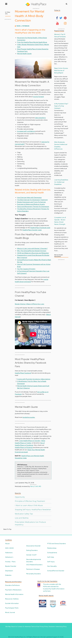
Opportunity (20, 497)
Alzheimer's (9, 557)
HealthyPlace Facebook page (40, 228)
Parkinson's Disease (33, 569)
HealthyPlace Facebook (23, 373)
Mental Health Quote (24, 54)
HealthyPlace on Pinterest (24, 447)
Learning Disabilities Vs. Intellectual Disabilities (61, 182)
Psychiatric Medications (13, 590)
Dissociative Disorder (33, 546)
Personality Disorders (33, 574)
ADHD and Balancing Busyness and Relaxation (33, 253)
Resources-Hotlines (12, 599)
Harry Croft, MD (35, 486)
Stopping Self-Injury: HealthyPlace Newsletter (33, 509)
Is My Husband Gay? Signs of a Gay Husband (61, 106)
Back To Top (7, 529)
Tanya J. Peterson (22, 26)
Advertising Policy (61, 626)
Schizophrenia (52, 553)
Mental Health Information (14, 594)
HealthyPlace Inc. (20, 637)
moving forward (38, 97)
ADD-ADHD (9, 548)
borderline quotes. (29, 417)
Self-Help (50, 557)
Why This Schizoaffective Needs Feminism (31, 251)
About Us (14, 626)
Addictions (8, 553)
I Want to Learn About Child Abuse (29, 505)
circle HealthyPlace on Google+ (29, 441)
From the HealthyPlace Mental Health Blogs (32, 42)
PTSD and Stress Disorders (56, 544)
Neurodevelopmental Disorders (33, 560)
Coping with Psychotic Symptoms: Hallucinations (33, 379)
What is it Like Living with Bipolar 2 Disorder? (32, 248)
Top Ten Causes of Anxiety (26, 269)
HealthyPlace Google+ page (32, 230)
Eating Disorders (32, 550)
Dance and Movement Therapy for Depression (33, 207)
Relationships (51, 548)
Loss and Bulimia (21, 518)
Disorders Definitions (12, 585)
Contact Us (20, 626)
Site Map (8, 626)
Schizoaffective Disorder (55, 571)
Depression (9, 571)
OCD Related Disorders (34, 565)
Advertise (28, 626)
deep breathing (40, 118)
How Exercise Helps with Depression (29, 198)
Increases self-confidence (26, 131)
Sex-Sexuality (52, 566)
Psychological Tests (11, 608)
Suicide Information (12, 603)
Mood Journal (10, 612)
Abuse (7, 544)
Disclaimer (52, 626)
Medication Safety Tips (24, 514)
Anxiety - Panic (10, 562)
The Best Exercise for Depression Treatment (32, 200)
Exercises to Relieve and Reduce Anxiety (31, 204)
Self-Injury (51, 562)
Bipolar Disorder (10, 566)
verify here (46, 591)
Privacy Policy (44, 626)
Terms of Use (35, 626)
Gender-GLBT (31, 555)
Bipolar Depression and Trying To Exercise (31, 202)
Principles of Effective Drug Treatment (30, 501)
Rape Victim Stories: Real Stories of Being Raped (61, 70)
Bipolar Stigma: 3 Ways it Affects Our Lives (29, 304)
